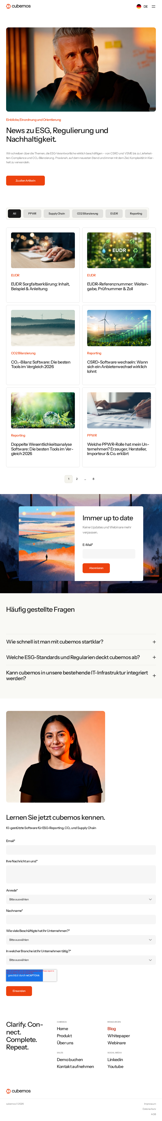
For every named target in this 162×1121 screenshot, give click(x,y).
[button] (153, 6)
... (85, 479)
